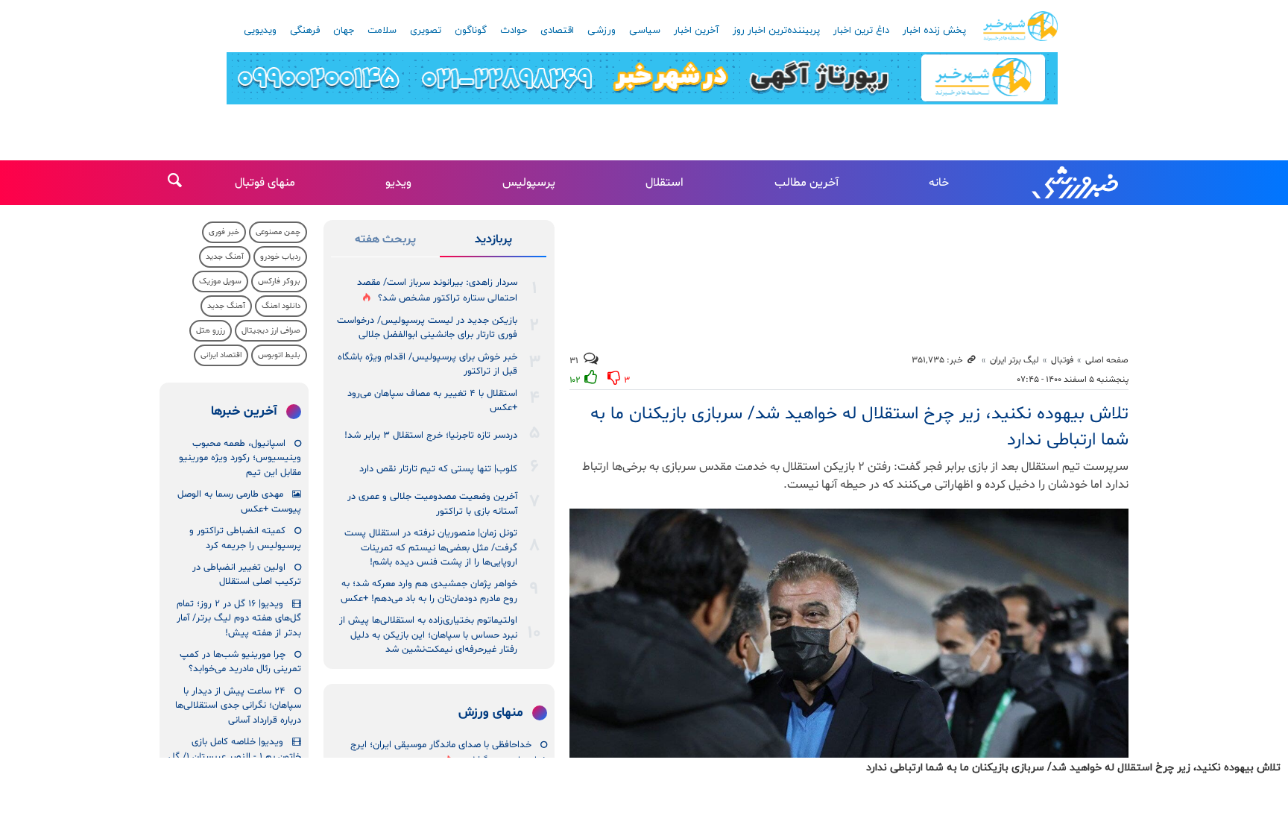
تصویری (425, 30)
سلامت (382, 30)
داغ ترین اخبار (861, 30)
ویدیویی (260, 30)
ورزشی (601, 30)
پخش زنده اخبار (934, 30)
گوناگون (471, 30)
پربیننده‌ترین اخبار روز (776, 30)
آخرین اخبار (696, 30)
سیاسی (644, 30)
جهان (343, 30)
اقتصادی (557, 30)
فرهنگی (305, 30)
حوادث (513, 30)
